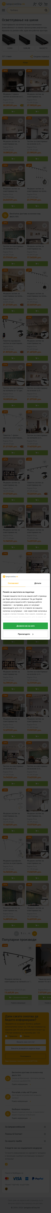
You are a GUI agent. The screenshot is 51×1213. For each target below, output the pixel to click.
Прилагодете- (24, 634)
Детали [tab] (37, 583)
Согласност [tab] (13, 583)
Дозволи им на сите (26, 626)
